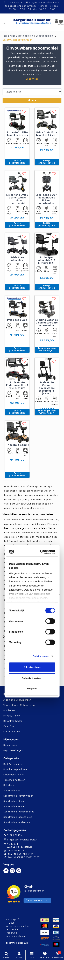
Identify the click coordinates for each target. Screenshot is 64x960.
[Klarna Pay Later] (57, 939)
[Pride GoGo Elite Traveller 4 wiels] (17, 119)
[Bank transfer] (46, 933)
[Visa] (57, 927)
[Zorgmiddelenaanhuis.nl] (32, 21)
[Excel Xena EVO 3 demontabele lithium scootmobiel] (17, 181)
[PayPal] (57, 921)
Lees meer (32, 78)
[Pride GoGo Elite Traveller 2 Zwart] (47, 119)
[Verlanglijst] (61, 21)
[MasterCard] (46, 927)
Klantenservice (12, 731)
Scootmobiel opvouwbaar (17, 39)
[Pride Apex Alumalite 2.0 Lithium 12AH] (47, 244)
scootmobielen (20, 600)
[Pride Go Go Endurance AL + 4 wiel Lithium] (17, 369)
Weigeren (32, 547)
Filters (31, 100)
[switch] (50, 480)
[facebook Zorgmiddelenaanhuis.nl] (6, 870)
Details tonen (40, 514)
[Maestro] (57, 946)
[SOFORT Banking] (46, 939)
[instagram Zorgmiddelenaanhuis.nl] (12, 870)
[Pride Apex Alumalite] (17, 244)
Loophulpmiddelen (14, 774)
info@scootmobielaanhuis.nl (44, 2)
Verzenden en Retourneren (19, 704)
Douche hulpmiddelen (15, 769)
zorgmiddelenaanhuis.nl (30, 646)
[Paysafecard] (46, 946)
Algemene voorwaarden (17, 699)
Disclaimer (9, 710)
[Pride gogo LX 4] (17, 306)
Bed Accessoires (13, 763)
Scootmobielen (44, 35)
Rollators (8, 785)
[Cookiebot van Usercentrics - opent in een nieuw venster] (42, 410)
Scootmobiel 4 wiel (14, 806)
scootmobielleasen (16, 936)
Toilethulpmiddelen (14, 779)
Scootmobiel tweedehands (18, 811)
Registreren (10, 744)
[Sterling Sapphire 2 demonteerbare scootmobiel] (47, 306)
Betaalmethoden (13, 720)
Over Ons (8, 726)
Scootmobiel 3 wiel (14, 800)
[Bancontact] (57, 933)
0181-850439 (14, 2)
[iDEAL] (46, 921)
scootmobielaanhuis (17, 942)
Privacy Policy (11, 715)
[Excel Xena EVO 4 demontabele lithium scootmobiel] (47, 181)
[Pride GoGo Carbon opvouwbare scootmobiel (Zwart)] (47, 369)
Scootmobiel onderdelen (17, 822)
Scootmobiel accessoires (17, 816)
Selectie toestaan (32, 536)
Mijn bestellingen (13, 750)
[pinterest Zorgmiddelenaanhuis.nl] (18, 870)
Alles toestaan (32, 525)
